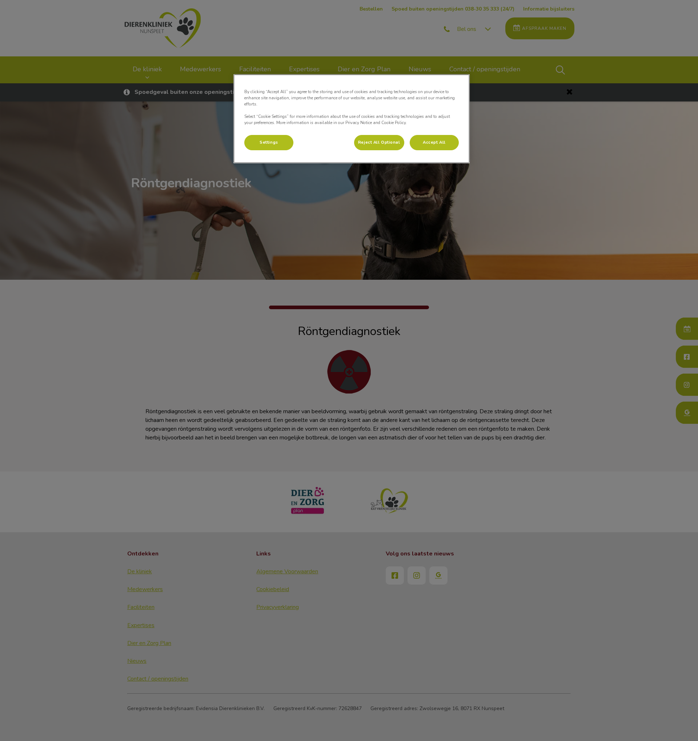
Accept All (434, 142)
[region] (351, 118)
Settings (269, 142)
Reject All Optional (379, 142)
